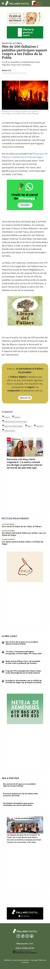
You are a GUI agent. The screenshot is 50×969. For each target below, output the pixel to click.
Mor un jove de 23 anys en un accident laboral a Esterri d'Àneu (21, 643)
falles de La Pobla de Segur (13, 426)
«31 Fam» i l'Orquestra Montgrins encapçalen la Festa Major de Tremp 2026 (23, 652)
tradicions (39, 426)
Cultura (6, 417)
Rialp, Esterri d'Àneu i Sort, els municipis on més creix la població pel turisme (22, 662)
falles (29, 426)
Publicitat (7, 960)
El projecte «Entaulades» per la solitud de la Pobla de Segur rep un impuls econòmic (23, 681)
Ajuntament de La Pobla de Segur (15, 422)
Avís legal (34, 960)
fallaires (17, 417)
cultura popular (9, 431)
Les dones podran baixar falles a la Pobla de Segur (22, 542)
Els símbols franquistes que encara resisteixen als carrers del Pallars (18, 804)
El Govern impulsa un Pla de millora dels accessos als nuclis (20, 794)
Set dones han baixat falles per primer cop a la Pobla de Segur (24, 534)
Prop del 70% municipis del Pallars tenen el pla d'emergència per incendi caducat (23, 672)
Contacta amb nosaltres (20, 960)
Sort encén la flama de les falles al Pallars (22, 526)
